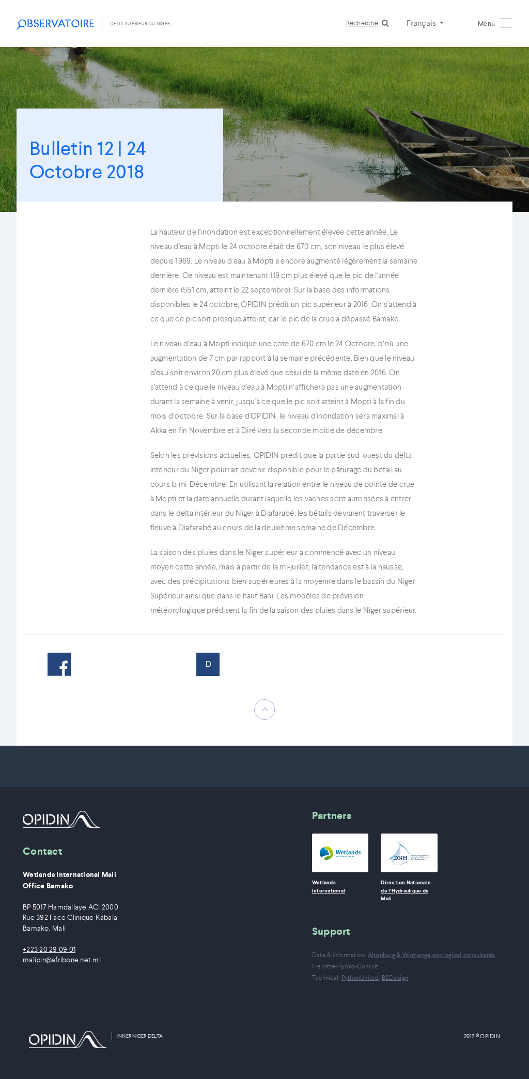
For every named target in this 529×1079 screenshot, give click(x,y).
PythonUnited (360, 977)
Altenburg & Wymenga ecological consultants (431, 955)
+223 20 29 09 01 (49, 949)
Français (422, 23)
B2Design (395, 977)
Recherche (362, 23)
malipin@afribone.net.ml (62, 959)
